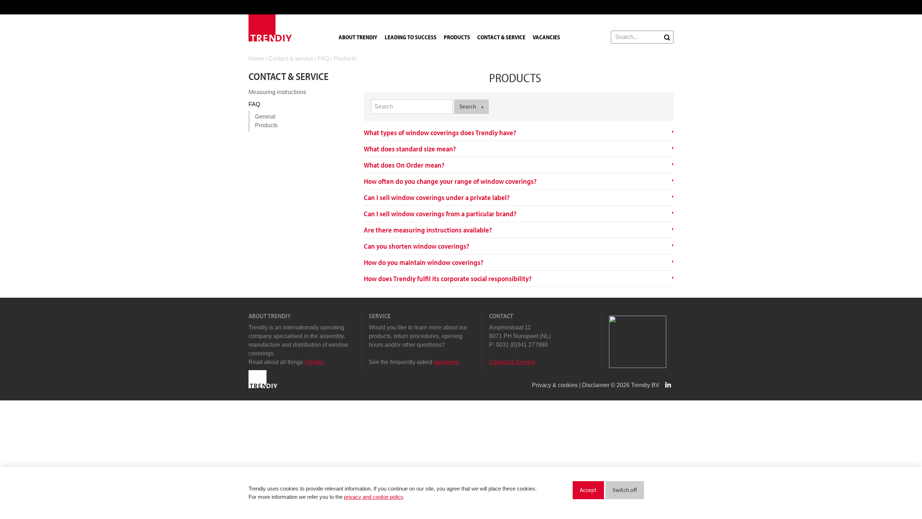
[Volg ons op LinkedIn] (668, 385)
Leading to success (411, 37)
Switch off (625, 490)
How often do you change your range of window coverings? (450, 181)
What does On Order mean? (404, 165)
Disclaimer (595, 385)
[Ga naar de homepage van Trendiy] (263, 386)
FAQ (323, 59)
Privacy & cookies (555, 385)
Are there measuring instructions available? (428, 230)
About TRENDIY (358, 37)
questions (446, 362)
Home (256, 59)
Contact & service (501, 37)
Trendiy (313, 362)
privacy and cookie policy (373, 497)
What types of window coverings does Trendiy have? (440, 132)
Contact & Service (512, 362)
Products (457, 37)
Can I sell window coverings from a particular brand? (440, 213)
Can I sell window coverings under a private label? (437, 197)
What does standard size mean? (410, 149)
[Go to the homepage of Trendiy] (270, 27)
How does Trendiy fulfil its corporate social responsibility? (448, 278)
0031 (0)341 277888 (522, 345)
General (265, 117)
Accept (588, 490)
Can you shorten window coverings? (416, 246)
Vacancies (546, 37)
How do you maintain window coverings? (423, 262)
